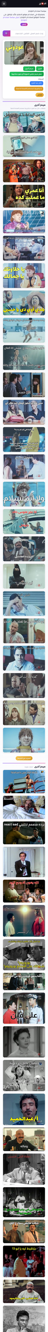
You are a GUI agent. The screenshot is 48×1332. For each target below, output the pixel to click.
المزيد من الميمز (24, 758)
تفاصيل (39, 94)
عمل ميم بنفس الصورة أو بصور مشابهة (26, 74)
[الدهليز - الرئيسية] (42, 4)
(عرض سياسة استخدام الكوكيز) (15, 18)
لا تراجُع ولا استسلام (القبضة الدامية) (29, 88)
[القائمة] (4, 3)
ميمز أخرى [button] (29, 68)
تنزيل (40, 68)
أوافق (24, 24)
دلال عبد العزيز (36, 83)
